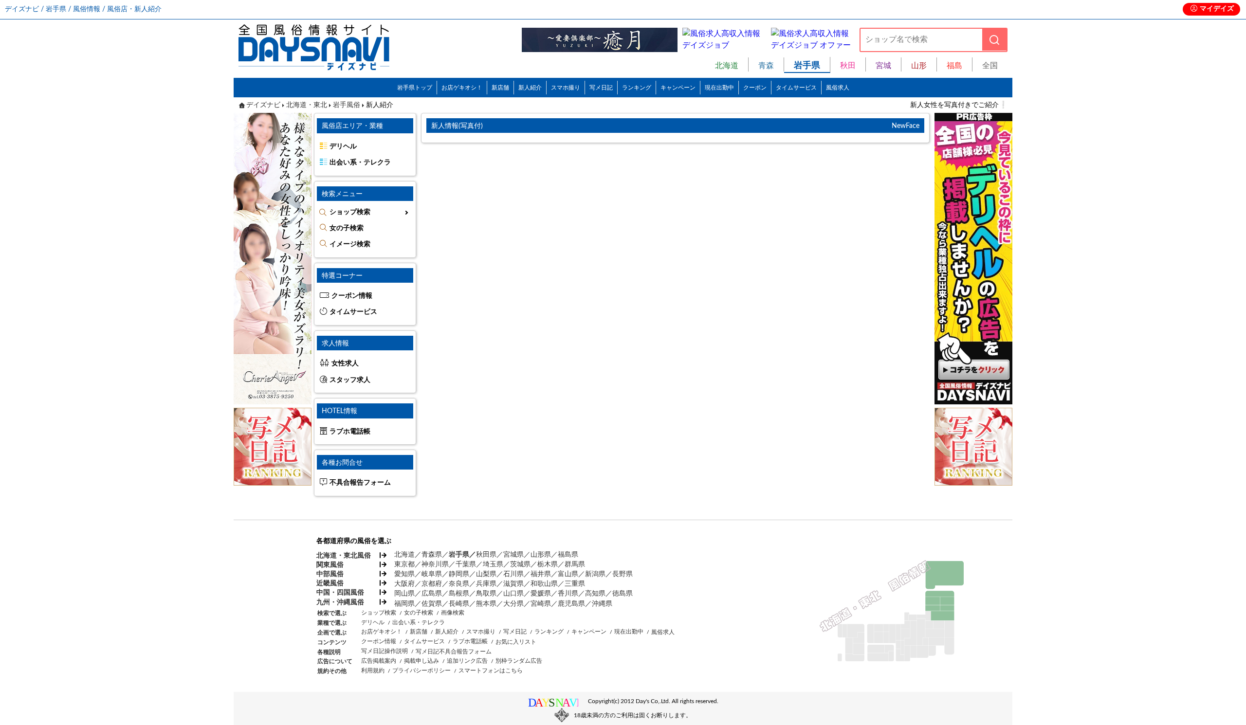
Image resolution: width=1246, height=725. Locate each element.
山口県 (513, 593)
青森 (766, 66)
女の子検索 (347, 228)
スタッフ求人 (350, 380)
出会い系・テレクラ (360, 162)
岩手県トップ (414, 88)
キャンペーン (678, 88)
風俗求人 (837, 88)
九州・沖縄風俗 (340, 602)
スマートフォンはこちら (490, 670)
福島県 (568, 554)
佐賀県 (431, 603)
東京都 (404, 564)
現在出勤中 (719, 88)
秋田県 (486, 554)
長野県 (622, 574)
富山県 (568, 574)
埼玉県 (493, 564)
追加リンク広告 (467, 661)
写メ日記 (601, 88)
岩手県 (459, 554)
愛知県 (404, 574)
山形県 (541, 554)
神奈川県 (435, 564)
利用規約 (373, 670)
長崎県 (459, 603)
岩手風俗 (346, 105)
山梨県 (486, 574)
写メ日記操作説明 (384, 651)
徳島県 (622, 593)
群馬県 (575, 564)
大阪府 (404, 583)
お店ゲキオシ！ (461, 88)
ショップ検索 (350, 212)
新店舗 (500, 88)
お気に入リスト (515, 642)
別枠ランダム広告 (518, 661)
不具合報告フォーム (360, 482)
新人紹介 (530, 88)
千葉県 (466, 564)
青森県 (431, 554)
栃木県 (547, 564)
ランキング (636, 88)
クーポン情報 (351, 295)
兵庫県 (486, 583)
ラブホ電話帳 (350, 431)
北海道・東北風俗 (343, 555)
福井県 (541, 574)
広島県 (431, 593)
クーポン (755, 88)
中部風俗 (330, 574)
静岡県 (459, 574)
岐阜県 (431, 574)
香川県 (568, 593)
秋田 (848, 66)
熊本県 (486, 603)
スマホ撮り (565, 88)
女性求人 (345, 363)
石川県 (513, 574)
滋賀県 (513, 583)
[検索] (994, 40)
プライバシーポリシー (421, 670)
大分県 (513, 603)
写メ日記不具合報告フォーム (454, 651)
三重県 (575, 583)
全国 (990, 66)
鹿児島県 (571, 603)
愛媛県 (541, 593)
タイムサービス (796, 88)
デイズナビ (263, 105)
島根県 (459, 593)
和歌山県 (544, 583)
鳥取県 (486, 593)
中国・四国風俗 (340, 592)
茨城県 (520, 564)
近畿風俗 (330, 583)
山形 (919, 66)
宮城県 (513, 554)
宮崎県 (541, 603)
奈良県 (459, 583)
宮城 (883, 66)
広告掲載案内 (378, 661)
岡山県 (404, 593)
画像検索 (452, 613)
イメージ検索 (350, 244)
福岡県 (404, 603)
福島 (954, 66)
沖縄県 (602, 603)
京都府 (431, 583)
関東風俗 (330, 565)
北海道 (726, 66)
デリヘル (343, 146)
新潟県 (595, 574)
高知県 (595, 593)
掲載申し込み (421, 661)
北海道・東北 (306, 105)
